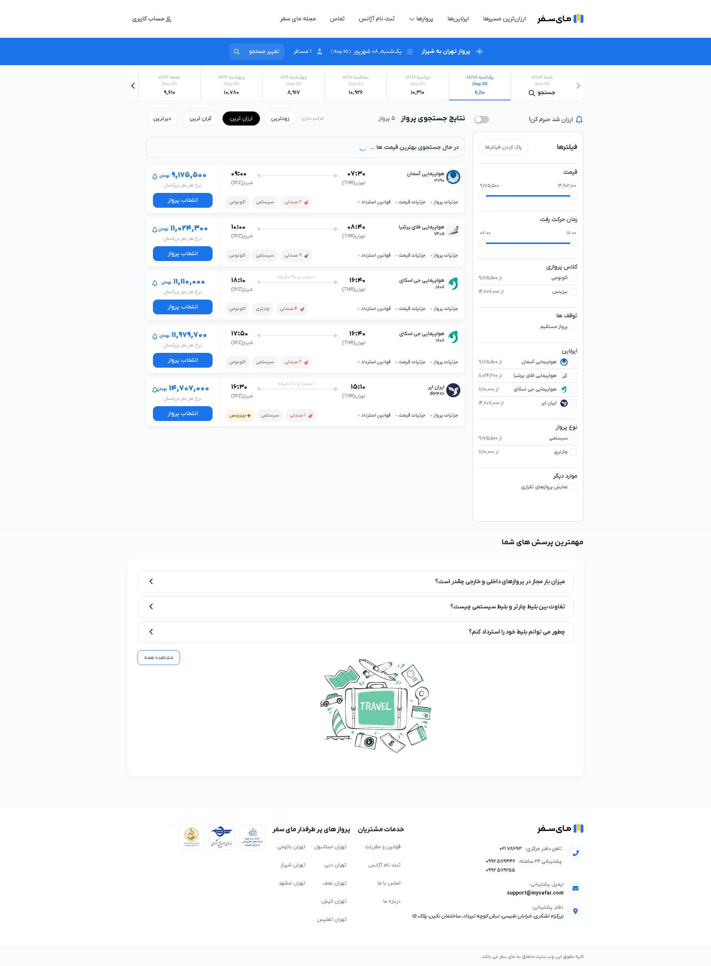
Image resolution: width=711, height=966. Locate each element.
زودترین (280, 118)
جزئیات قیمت (411, 202)
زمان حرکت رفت (558, 219)
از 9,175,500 (490, 278)
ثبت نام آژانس (377, 19)
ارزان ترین (241, 118)
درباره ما (392, 901)
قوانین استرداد (375, 202)
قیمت (570, 172)
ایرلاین (569, 351)
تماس (337, 19)
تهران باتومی (291, 846)
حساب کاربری (149, 19)
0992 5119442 (500, 861)
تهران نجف (335, 883)
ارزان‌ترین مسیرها (504, 19)
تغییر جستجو (264, 51)
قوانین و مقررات (383, 846)
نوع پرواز (566, 427)
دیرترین (162, 118)
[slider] (482, 195)
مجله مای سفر (298, 19)
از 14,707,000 (491, 291)
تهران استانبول (330, 846)
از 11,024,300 (490, 375)
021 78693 (511, 848)
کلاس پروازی (561, 267)
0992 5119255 (500, 870)
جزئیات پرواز (445, 202)
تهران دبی (335, 865)
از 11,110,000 (488, 389)
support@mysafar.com (535, 893)
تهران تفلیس (332, 919)
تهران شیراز (293, 865)
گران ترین (200, 118)
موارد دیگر (565, 476)
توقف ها (566, 316)
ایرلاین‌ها (458, 19)
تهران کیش (334, 901)
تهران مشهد (292, 883)
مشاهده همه (158, 657)
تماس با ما (389, 883)
